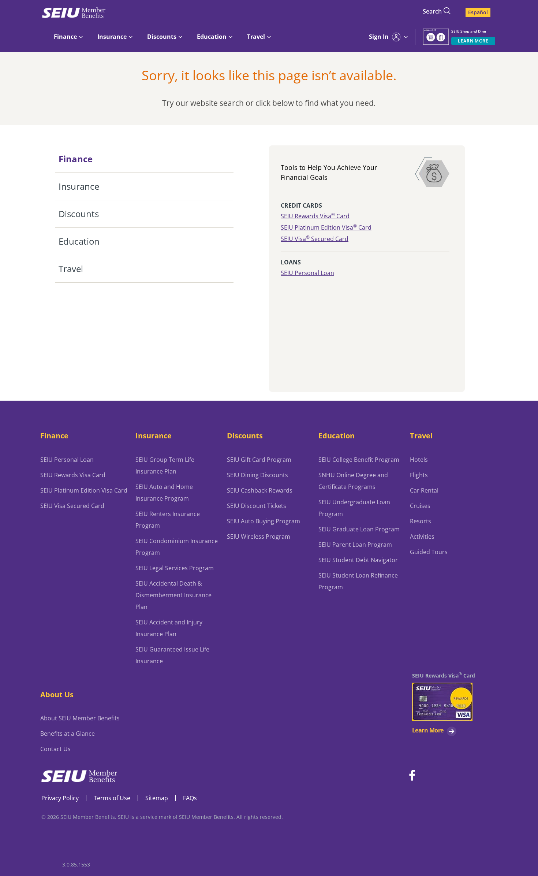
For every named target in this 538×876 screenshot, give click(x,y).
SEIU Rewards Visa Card (315, 216)
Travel (421, 435)
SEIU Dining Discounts (257, 475)
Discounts (245, 435)
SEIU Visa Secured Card (314, 239)
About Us (57, 694)
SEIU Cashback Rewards (259, 490)
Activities (422, 536)
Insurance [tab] (79, 186)
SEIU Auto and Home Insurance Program (164, 492)
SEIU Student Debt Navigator (358, 560)
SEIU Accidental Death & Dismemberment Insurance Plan (173, 595)
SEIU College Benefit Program (358, 460)
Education (336, 435)
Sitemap (156, 798)
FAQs (190, 798)
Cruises (420, 506)
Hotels (419, 460)
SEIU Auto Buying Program (263, 521)
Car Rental (424, 490)
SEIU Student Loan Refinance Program (358, 581)
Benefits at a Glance (67, 734)
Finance (54, 435)
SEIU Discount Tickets (256, 506)
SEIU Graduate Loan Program (359, 529)
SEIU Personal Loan (307, 273)
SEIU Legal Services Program (174, 568)
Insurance (153, 435)
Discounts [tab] (79, 214)
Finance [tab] (76, 159)
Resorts (420, 521)
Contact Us (55, 749)
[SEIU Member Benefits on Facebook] (412, 776)
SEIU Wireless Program (258, 536)
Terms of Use (112, 798)
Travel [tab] (71, 269)
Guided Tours (429, 552)
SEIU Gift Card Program (259, 460)
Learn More (427, 730)
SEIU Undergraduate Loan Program (354, 508)
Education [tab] (79, 241)
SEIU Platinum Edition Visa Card (326, 227)
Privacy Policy (60, 798)
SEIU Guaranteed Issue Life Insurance (172, 655)
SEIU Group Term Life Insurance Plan (164, 465)
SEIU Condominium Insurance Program (176, 547)
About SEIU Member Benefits (80, 718)
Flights (419, 475)
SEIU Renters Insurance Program (167, 520)
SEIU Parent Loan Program (355, 545)
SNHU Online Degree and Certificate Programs (353, 481)
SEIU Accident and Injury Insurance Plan (168, 628)
